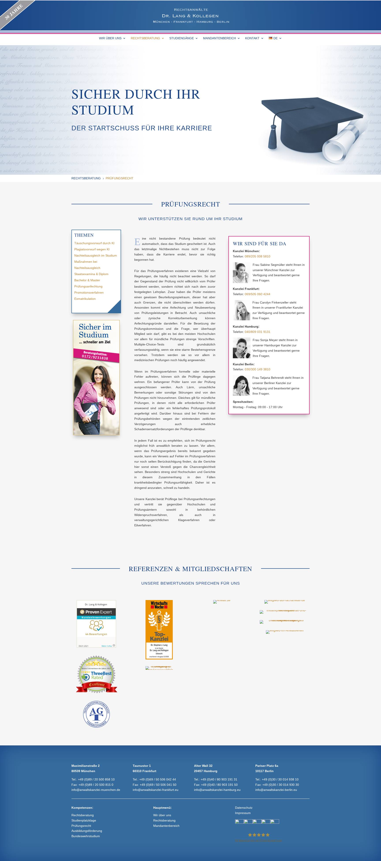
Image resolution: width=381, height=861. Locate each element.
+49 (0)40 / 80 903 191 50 (219, 784)
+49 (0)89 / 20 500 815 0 (95, 784)
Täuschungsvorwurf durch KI (94, 243)
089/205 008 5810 (257, 256)
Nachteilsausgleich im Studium (95, 255)
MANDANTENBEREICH (219, 38)
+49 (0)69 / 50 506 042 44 (157, 779)
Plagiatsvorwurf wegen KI (92, 249)
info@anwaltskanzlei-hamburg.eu (217, 790)
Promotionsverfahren (89, 292)
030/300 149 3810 (257, 369)
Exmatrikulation (85, 298)
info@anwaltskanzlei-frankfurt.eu (155, 790)
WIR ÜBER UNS (110, 38)
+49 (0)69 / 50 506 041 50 (158, 784)
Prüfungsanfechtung (88, 286)
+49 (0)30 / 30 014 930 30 (280, 784)
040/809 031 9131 (257, 332)
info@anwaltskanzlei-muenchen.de (95, 790)
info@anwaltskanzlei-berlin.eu (276, 790)
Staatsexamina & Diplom (91, 274)
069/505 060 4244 (257, 294)
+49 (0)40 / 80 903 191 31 (219, 779)
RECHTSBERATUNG (145, 38)
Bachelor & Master (87, 280)
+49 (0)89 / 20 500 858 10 (96, 779)
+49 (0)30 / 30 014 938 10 (280, 779)
